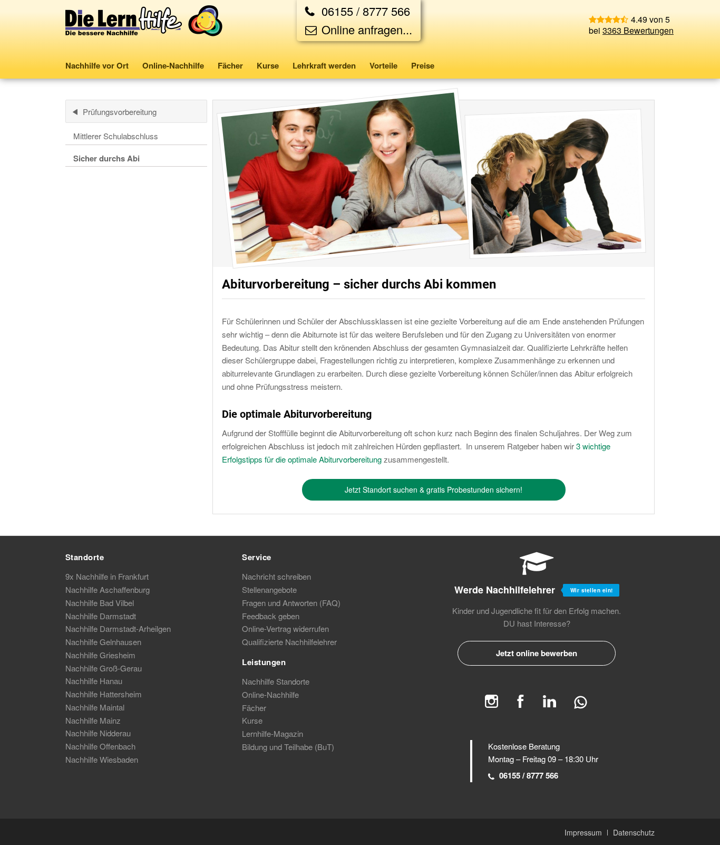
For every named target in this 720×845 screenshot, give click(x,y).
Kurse (252, 720)
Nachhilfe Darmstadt (100, 615)
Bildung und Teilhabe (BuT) (288, 746)
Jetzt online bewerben (536, 653)
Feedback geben (270, 615)
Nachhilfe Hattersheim (103, 693)
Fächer (254, 707)
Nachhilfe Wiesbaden (101, 759)
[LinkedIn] (549, 704)
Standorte (84, 557)
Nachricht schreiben (276, 576)
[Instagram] (491, 704)
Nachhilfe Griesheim (100, 654)
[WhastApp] (580, 706)
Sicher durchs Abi (106, 158)
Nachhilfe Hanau (93, 680)
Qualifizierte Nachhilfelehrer (289, 641)
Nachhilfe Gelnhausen (103, 641)
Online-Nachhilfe (270, 694)
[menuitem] (100, 65)
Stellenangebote (269, 589)
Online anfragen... (365, 29)
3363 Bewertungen (638, 30)
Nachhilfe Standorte (275, 681)
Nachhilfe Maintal (94, 707)
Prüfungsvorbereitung (120, 111)
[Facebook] (520, 704)
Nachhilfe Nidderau (98, 732)
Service (256, 557)
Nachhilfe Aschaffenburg (107, 589)
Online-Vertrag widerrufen (285, 628)
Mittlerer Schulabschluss (115, 135)
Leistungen (264, 662)
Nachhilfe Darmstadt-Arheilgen (118, 628)
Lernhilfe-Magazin (272, 733)
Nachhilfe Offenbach (100, 746)
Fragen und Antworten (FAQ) (291, 602)
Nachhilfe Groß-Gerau (103, 668)
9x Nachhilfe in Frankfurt (107, 576)
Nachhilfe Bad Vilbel (99, 602)
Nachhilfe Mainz (93, 720)
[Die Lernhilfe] (144, 28)
